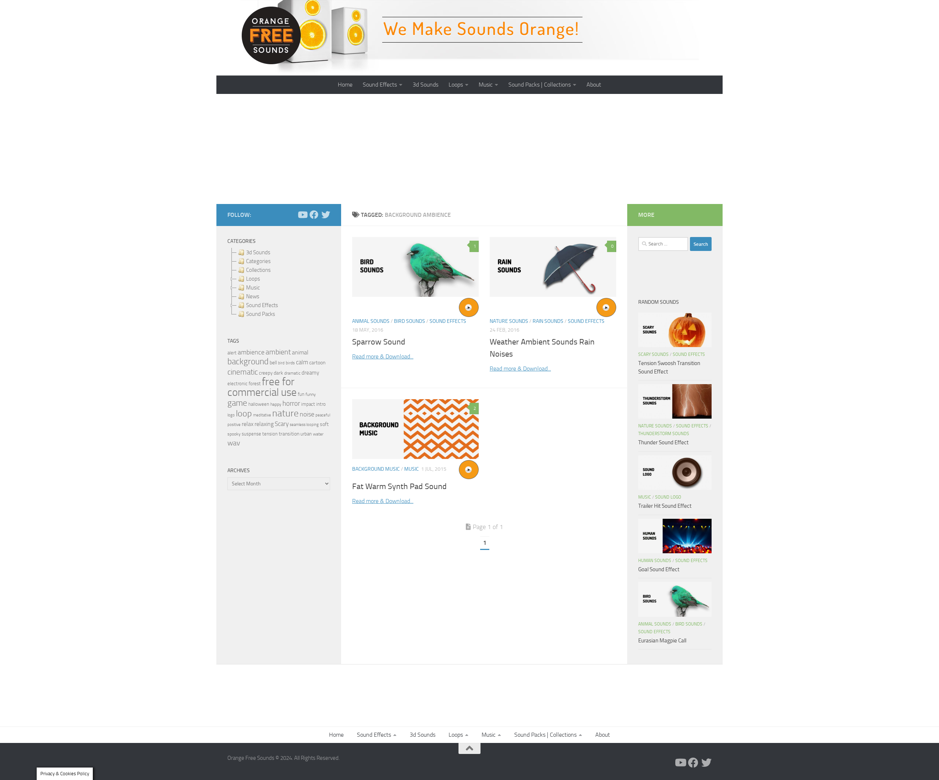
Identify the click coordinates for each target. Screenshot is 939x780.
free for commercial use (262, 387)
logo (231, 415)
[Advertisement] (469, 149)
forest (255, 383)
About (594, 84)
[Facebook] (314, 214)
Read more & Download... (382, 356)
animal (300, 352)
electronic (237, 383)
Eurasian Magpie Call (662, 640)
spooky (234, 434)
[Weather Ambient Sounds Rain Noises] (553, 267)
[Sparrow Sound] (415, 267)
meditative (262, 415)
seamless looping (304, 424)
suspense (251, 434)
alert (232, 353)
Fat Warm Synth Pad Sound (399, 486)
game (237, 403)
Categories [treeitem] (258, 261)
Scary (282, 423)
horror (291, 404)
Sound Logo (668, 497)
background (247, 362)
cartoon (317, 363)
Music (486, 84)
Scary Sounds (653, 354)
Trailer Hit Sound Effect (664, 506)
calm (302, 362)
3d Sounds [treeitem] (258, 252)
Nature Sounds (509, 321)
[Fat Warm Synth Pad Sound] (415, 429)
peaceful (322, 415)
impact (308, 404)
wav (233, 442)
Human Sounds (654, 560)
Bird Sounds (409, 321)
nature (285, 413)
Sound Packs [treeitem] (260, 314)
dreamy (310, 372)
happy (275, 404)
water (318, 434)
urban (306, 434)
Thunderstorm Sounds (663, 433)
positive (234, 424)
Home (345, 84)
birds (290, 362)
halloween (258, 404)
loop (244, 413)
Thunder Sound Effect (663, 442)
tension (270, 434)
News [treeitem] (252, 296)
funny (311, 394)
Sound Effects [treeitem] (262, 305)
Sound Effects (380, 84)
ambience (251, 352)
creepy (266, 373)
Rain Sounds (548, 321)
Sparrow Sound (378, 342)
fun (301, 394)
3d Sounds (425, 84)
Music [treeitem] (253, 287)
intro (321, 404)
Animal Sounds (371, 321)
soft (324, 424)
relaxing (264, 424)
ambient (278, 352)
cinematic (242, 372)
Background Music (376, 469)
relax (247, 423)
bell (273, 363)
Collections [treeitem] (258, 270)
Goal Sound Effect (658, 569)
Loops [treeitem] (253, 279)
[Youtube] (302, 214)
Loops (456, 84)
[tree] (278, 283)
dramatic (292, 373)
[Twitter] (325, 214)
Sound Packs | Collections (539, 84)
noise (307, 414)
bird (281, 363)
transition (289, 434)
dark (278, 373)
